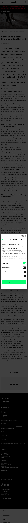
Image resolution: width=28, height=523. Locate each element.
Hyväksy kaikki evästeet (14, 282)
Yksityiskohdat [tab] (14, 239)
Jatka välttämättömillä (14, 286)
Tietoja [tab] (23, 239)
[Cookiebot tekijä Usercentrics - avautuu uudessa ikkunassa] (20, 236)
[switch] (24, 268)
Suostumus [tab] (5, 239)
